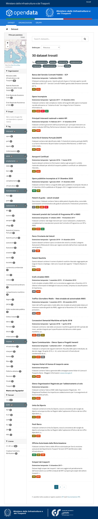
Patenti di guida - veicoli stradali (45, 197)
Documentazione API (73, 497)
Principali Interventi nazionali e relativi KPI (49, 118)
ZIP (34, 207)
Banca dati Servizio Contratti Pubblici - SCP (50, 74)
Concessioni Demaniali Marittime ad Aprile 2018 (52, 320)
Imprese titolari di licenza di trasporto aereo (50, 364)
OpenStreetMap (15, 65)
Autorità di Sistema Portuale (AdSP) (47, 137)
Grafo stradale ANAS (40, 276)
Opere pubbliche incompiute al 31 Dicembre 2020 (52, 178)
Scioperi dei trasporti (41, 461)
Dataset (11, 22)
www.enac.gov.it (66, 373)
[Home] (7, 29)
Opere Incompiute (39, 96)
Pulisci (23, 37)
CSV (34, 89)
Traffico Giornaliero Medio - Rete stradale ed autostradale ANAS (59, 298)
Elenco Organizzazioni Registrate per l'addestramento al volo (57, 383)
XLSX (34, 191)
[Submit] (85, 39)
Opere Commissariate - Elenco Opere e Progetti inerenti (55, 342)
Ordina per (36, 47)
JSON (38, 89)
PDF (43, 111)
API (63, 497)
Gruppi (39, 22)
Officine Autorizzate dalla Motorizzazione (49, 443)
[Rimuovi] (46, 62)
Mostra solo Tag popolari (15, 390)
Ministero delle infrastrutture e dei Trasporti (28, 3)
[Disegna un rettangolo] (23, 43)
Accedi (88, 2)
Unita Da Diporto (39, 405)
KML (43, 357)
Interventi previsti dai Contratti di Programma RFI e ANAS (56, 214)
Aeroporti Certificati (40, 156)
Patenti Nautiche (39, 258)
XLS (47, 111)
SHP (34, 291)
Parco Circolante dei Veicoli (43, 236)
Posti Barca (36, 424)
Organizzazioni (25, 22)
